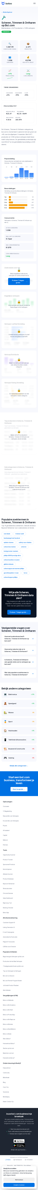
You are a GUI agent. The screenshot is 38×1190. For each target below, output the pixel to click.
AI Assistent (6, 830)
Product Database (8, 879)
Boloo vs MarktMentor (9, 1029)
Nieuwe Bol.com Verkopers (11, 816)
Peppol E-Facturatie (9, 942)
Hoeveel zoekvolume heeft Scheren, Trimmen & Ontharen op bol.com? (17, 639)
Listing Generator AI (9, 927)
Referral (5, 840)
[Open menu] (34, 3)
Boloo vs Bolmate (8, 1024)
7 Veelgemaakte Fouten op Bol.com (13, 966)
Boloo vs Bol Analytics (9, 1005)
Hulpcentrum (7, 1068)
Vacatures (6, 1092)
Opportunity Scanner (9, 855)
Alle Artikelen (7, 990)
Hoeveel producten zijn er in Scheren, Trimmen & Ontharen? (16, 650)
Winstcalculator (7, 888)
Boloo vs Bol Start (8, 1010)
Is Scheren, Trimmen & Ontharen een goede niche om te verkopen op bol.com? (18, 662)
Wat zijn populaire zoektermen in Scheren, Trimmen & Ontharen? (17, 674)
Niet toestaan (19, 1179)
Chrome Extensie (8, 893)
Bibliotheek (6, 1077)
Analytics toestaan (19, 1185)
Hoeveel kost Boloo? (9, 1043)
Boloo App (6, 912)
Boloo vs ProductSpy (9, 1014)
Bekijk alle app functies (19, 1150)
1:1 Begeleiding (7, 811)
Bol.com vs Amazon (8, 976)
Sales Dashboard (8, 898)
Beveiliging (6, 1097)
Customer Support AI (9, 922)
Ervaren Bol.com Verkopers (11, 821)
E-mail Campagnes (8, 932)
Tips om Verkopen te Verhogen (12, 971)
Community (6, 1072)
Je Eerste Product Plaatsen (11, 985)
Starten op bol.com (8, 1048)
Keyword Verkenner (8, 883)
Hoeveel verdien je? (9, 1058)
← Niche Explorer (6, 12)
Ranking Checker (8, 907)
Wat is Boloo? (7, 1038)
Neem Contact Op (8, 1101)
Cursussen (6, 806)
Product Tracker (8, 859)
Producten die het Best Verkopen (12, 961)
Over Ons (5, 1087)
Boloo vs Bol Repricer (9, 1019)
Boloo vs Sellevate (8, 1000)
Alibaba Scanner (8, 874)
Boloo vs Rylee (7, 1034)
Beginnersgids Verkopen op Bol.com (13, 956)
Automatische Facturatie (10, 937)
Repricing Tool (7, 903)
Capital (5, 835)
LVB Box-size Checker (9, 946)
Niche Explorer (7, 869)
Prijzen (5, 825)
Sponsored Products (9, 864)
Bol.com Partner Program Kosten (12, 980)
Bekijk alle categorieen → (19, 766)
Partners (5, 845)
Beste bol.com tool (8, 1053)
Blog (4, 1082)
